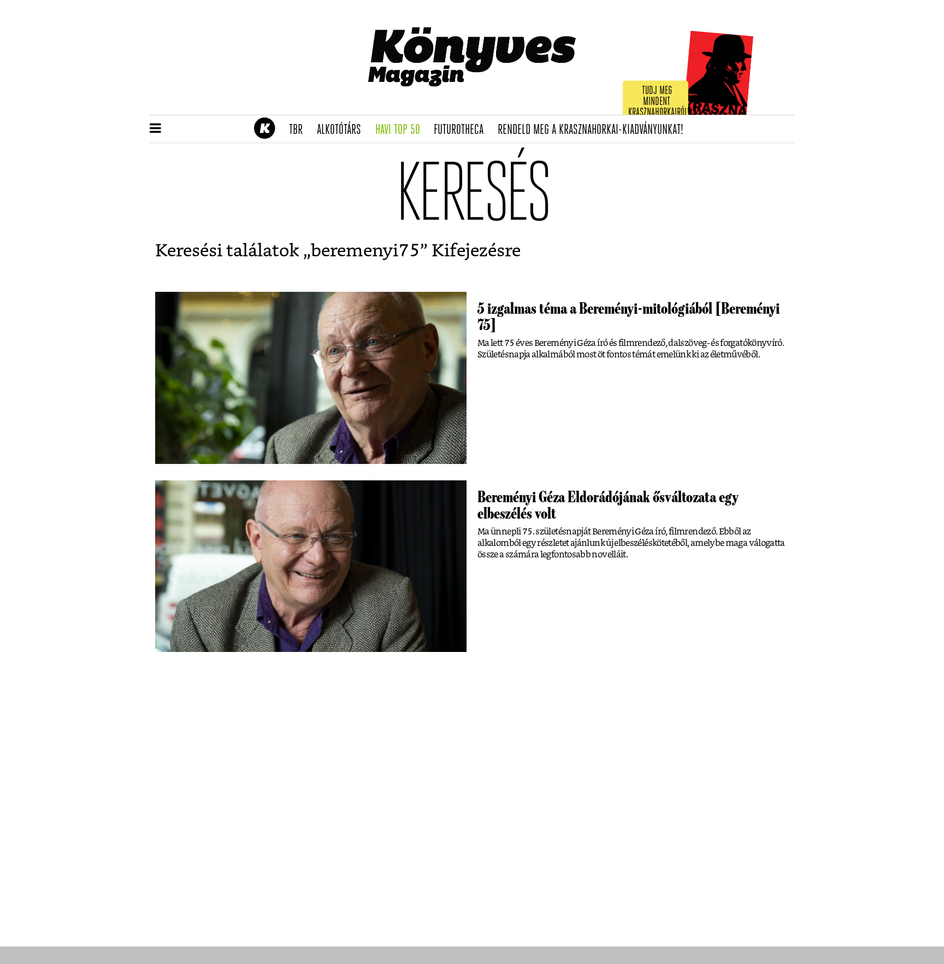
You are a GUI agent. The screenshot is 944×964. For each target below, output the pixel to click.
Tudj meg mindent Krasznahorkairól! (658, 102)
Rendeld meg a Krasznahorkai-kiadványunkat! (594, 130)
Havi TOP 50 (401, 130)
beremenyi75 (365, 251)
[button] (155, 129)
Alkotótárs (342, 130)
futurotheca (462, 130)
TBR (299, 130)
